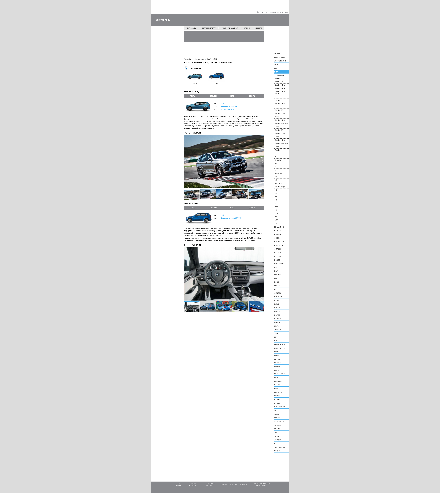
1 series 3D (279, 82)
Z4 (276, 216)
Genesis (277, 293)
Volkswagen (279, 447)
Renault (278, 403)
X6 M (277, 213)
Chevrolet (279, 242)
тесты (192, 96)
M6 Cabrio (278, 183)
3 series (277, 100)
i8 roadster (278, 160)
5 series (277, 127)
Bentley (278, 68)
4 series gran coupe (281, 123)
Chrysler (278, 245)
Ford (276, 282)
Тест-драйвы (191, 28)
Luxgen (277, 363)
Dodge (277, 260)
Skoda (277, 414)
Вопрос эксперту (209, 28)
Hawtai (277, 308)
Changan (278, 234)
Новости (258, 28)
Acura (277, 53)
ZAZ (275, 454)
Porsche (278, 396)
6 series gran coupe (281, 143)
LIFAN (276, 355)
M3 (276, 167)
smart (277, 418)
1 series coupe (280, 88)
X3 (276, 197)
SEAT (276, 410)
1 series (277, 78)
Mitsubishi (278, 381)
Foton (277, 286)
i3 (275, 153)
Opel (276, 388)
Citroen (278, 249)
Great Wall (279, 297)
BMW (276, 72)
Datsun (277, 256)
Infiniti (277, 322)
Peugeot (278, 392)
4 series (277, 117)
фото (232, 96)
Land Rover (279, 348)
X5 (276, 203)
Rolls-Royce (280, 407)
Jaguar (277, 330)
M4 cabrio (278, 173)
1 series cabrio (280, 85)
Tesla (276, 436)
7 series (277, 150)
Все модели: (279, 75)
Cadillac (278, 231)
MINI (276, 377)
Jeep (276, 333)
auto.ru (163, 19)
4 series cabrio (280, 120)
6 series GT (279, 147)
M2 (276, 163)
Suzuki (277, 429)
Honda (277, 311)
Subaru (277, 425)
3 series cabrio (280, 103)
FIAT (276, 278)
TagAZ (277, 432)
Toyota (277, 440)
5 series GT (279, 130)
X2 (276, 193)
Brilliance (279, 227)
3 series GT (279, 110)
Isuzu (276, 326)
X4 (276, 200)
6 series (277, 137)
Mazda (277, 370)
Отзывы (247, 28)
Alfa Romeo (279, 57)
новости (251, 96)
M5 (276, 177)
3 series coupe (280, 107)
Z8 (276, 223)
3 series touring (280, 113)
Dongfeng (279, 264)
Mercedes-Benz (281, 374)
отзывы (213, 96)
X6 (276, 210)
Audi (276, 64)
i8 (275, 157)
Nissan (277, 385)
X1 (276, 190)
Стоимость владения (229, 28)
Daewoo (278, 253)
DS (275, 267)
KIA (275, 337)
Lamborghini (280, 344)
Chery (277, 238)
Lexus (276, 352)
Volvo (277, 451)
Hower (277, 315)
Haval (276, 304)
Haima (276, 300)
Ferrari (277, 275)
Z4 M (276, 220)
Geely (276, 289)
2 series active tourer (280, 92)
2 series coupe (280, 97)
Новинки (243, 484)
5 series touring (280, 133)
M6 (276, 180)
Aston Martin (280, 61)
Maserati (278, 366)
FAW (276, 271)
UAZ (276, 443)
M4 (276, 170)
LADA (276, 341)
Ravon (277, 399)
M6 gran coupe (280, 187)
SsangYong (279, 421)
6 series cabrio (280, 140)
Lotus (277, 359)
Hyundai (277, 319)
